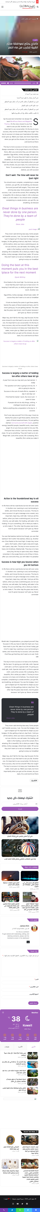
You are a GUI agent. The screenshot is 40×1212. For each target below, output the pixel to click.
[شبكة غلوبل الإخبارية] (27, 7)
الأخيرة (20, 1047)
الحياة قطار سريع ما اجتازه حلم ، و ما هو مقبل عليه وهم (14, 1071)
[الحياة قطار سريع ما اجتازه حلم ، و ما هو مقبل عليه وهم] (32, 1073)
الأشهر (33, 1047)
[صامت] (8, 83)
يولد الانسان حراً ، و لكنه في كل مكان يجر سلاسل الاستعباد (14, 1063)
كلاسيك (33, 780)
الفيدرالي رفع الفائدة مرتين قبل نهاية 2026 (11, 1148)
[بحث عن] (38, 7)
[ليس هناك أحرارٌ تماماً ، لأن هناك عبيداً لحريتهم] (32, 1055)
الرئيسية (34, 19)
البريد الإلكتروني (33, 986)
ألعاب (22, 19)
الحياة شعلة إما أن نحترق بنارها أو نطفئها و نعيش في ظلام (16, 1080)
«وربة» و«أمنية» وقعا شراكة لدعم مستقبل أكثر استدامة (10, 1172)
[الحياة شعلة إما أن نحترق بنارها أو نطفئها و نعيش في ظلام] (32, 1082)
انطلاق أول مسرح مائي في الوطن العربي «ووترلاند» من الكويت (30, 885)
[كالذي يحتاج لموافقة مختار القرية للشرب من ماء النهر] (32, 1090)
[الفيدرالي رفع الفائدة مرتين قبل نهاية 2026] (10, 1140)
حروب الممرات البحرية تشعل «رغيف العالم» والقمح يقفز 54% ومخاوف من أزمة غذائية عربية (30, 1150)
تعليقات (7, 1047)
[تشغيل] (37, 83)
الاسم (36, 979)
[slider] (4, 83)
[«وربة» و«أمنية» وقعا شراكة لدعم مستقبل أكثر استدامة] (10, 1164)
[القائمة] (2, 7)
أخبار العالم (28, 19)
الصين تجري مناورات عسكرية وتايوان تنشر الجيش (11, 884)
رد (28, 942)
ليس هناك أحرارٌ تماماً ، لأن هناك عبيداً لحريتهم (15, 1054)
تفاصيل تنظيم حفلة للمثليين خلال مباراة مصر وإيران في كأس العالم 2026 (11, 906)
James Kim (24, 926)
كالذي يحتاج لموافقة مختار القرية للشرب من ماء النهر (14, 1089)
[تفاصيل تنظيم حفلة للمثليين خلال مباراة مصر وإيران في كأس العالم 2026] (10, 897)
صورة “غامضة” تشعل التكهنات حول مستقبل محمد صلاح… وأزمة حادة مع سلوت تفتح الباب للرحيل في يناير (29, 907)
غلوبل (6, 1199)
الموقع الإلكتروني (33, 994)
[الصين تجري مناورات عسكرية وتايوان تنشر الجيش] (10, 876)
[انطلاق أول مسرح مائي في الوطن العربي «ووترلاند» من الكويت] (29, 876)
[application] (20, 83)
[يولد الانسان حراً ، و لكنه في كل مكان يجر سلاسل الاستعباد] (32, 1064)
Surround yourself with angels (21, 423)
